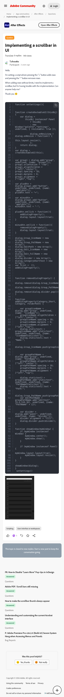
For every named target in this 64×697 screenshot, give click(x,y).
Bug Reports (10, 640)
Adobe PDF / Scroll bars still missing (21, 586)
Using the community (14, 683)
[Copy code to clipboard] (56, 105)
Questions (52, 14)
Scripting (10, 528)
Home (9, 14)
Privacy (40, 683)
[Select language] (43, 5)
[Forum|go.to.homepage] (23, 5)
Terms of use (30, 683)
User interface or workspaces (28, 528)
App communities (22, 14)
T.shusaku (14, 61)
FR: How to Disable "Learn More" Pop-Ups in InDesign (29, 572)
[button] (5, 6)
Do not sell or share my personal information (23, 693)
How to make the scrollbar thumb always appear (27, 601)
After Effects (38, 14)
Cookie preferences (13, 688)
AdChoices (50, 693)
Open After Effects (49, 25)
